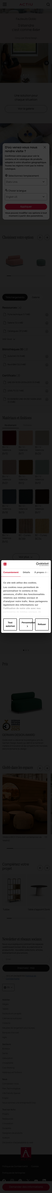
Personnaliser (27, 622)
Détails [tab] (26, 572)
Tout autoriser (10, 624)
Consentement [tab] (10, 572)
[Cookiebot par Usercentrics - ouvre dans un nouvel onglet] (37, 564)
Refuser (42, 624)
